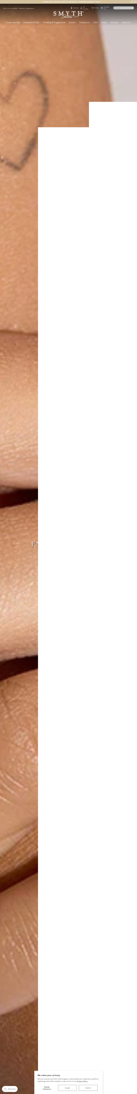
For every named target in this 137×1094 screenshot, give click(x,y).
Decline (88, 1088)
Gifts (95, 22)
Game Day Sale (13, 22)
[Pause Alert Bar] (132, 2)
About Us (126, 22)
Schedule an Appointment (26, 8)
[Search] (115, 8)
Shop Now (68, 562)
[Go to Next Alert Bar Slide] (135, 2)
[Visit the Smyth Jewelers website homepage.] (68, 15)
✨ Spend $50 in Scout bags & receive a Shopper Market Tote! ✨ (71, 2)
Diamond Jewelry (31, 22)
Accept (67, 1088)
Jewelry (72, 22)
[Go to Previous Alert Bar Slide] (134, 2)
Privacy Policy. (82, 1081)
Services (114, 22)
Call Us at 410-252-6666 (10, 8)
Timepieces (84, 22)
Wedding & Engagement (54, 22)
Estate (104, 22)
